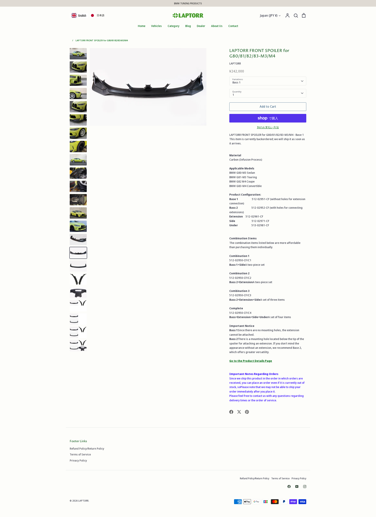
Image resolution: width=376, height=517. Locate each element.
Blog (188, 26)
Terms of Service (80, 454)
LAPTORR (235, 63)
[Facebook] (289, 486)
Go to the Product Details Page (250, 361)
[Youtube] (297, 486)
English (82, 15)
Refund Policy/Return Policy (87, 448)
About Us (216, 26)
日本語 (100, 15)
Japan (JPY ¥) (268, 15)
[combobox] (79, 15)
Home (141, 26)
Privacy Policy (78, 460)
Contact (233, 26)
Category (173, 26)
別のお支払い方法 (268, 127)
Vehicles (156, 26)
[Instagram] (305, 486)
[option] (97, 15)
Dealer (201, 26)
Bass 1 (236, 82)
